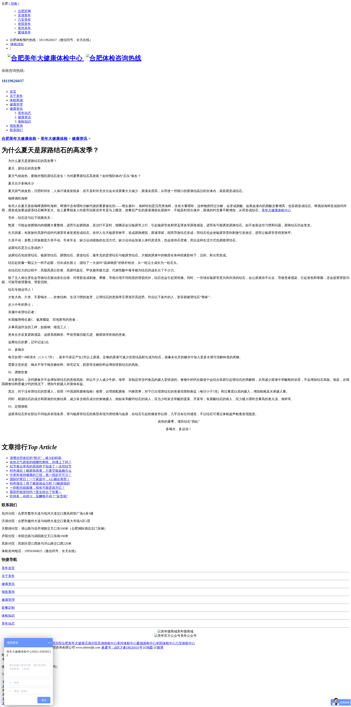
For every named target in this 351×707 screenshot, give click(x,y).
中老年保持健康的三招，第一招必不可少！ (41, 475)
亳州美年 (24, 28)
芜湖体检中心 (107, 643)
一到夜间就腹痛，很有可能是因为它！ (37, 487)
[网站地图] (148, 647)
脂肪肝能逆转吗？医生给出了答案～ (36, 492)
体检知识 (24, 121)
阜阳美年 (24, 24)
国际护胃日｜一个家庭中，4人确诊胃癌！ (40, 479)
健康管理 (16, 104)
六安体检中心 (185, 643)
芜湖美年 (24, 15)
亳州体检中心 (126, 643)
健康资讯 (16, 108)
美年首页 (8, 568)
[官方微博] (158, 647)
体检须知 (17, 44)
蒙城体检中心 (146, 643)
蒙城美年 (24, 32)
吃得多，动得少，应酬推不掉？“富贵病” (39, 496)
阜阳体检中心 (166, 643)
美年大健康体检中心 (276, 210)
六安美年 (24, 19)
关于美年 (16, 96)
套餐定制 (8, 607)
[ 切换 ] (14, 3)
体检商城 (16, 100)
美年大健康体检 (54, 138)
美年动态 (24, 113)
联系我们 (16, 130)
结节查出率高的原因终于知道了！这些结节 (41, 466)
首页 (13, 91)
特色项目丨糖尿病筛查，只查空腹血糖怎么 (41, 470)
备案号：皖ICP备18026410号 (121, 647)
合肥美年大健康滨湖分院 (80, 643)
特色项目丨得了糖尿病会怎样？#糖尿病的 (40, 483)
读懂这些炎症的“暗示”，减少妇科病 (35, 458)
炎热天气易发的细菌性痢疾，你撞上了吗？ (41, 462)
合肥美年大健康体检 (19, 138)
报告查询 (16, 125)
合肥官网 (24, 11)
